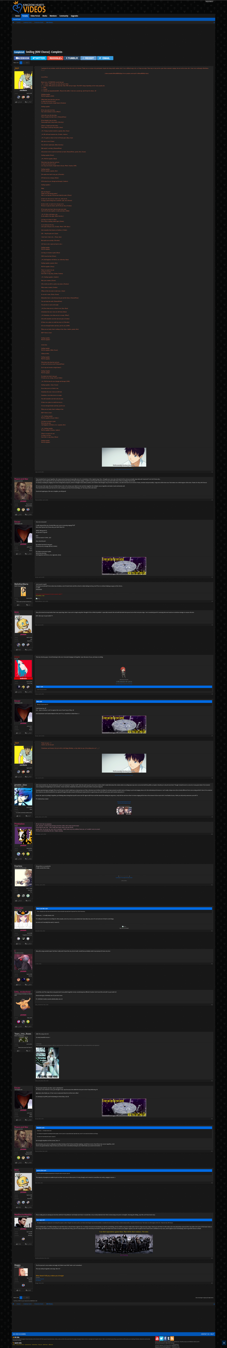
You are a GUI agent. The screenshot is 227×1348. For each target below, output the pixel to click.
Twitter (123, 469)
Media (44, 15)
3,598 (29, 514)
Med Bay (30, 1235)
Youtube (119, 469)
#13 (212, 963)
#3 (212, 577)
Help (212, 1334)
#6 (212, 694)
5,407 (29, 1026)
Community (63, 15)
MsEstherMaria (21, 584)
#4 (212, 601)
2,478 (29, 692)
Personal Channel (40, 1279)
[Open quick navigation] (214, 22)
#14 (212, 1004)
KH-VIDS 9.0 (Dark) (19, 1334)
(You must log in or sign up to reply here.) (204, 1297)
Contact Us (205, 1334)
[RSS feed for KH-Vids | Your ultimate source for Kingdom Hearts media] (172, 1338)
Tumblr (131, 469)
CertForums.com (176, 1347)
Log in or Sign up (209, 1)
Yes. (31, 892)
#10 (212, 834)
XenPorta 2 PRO (17, 1300)
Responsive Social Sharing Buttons (163, 1347)
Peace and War (38, 500)
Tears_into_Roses (22, 1033)
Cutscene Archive (20, 1344)
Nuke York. (29, 641)
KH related (38, 1280)
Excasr (36, 577)
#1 (212, 472)
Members (53, 15)
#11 (212, 884)
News (14, 1344)
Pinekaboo (37, 834)
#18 (212, 1182)
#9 (212, 817)
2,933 (29, 944)
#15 (212, 1080)
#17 (212, 1151)
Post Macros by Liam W (189, 1341)
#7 (212, 735)
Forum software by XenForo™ (167, 1341)
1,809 (29, 984)
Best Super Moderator (120, 683)
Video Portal (35, 15)
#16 (212, 1118)
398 (29, 1290)
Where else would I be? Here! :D (25, 1047)
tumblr (117, 877)
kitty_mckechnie (39, 1004)
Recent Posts (16, 19)
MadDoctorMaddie (39, 1258)
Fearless (18, 866)
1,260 (29, 554)
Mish (36, 625)
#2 (212, 500)
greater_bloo (20, 784)
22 (29, 605)
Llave (36, 694)
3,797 (29, 102)
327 (29, 816)
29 (29, 1051)
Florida (30, 1281)
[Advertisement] (113, 37)
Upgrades (74, 15)
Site (125, 469)
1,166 (29, 859)
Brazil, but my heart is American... (24, 601)
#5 (212, 625)
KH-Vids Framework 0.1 (164, 1343)
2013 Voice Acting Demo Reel (124, 803)
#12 (212, 931)
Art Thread (122, 877)
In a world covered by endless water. (24, 812)
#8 (212, 778)
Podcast (40, 1344)
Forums (25, 15)
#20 (212, 1283)
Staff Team (45, 1344)
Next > (27, 62)
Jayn (31, 54)
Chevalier (37, 931)
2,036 (29, 649)
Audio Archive (28, 1344)
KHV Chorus (22, 54)
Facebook (128, 469)
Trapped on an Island (27, 935)
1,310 (29, 1244)
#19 (212, 1258)
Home (17, 15)
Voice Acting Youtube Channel (124, 801)
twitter (126, 877)
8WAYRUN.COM (33, 1300)
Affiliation (51, 1344)
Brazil (30, 550)
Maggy (17, 1265)
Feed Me (116, 469)
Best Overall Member (128, 683)
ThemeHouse (175, 1344)
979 (29, 900)
